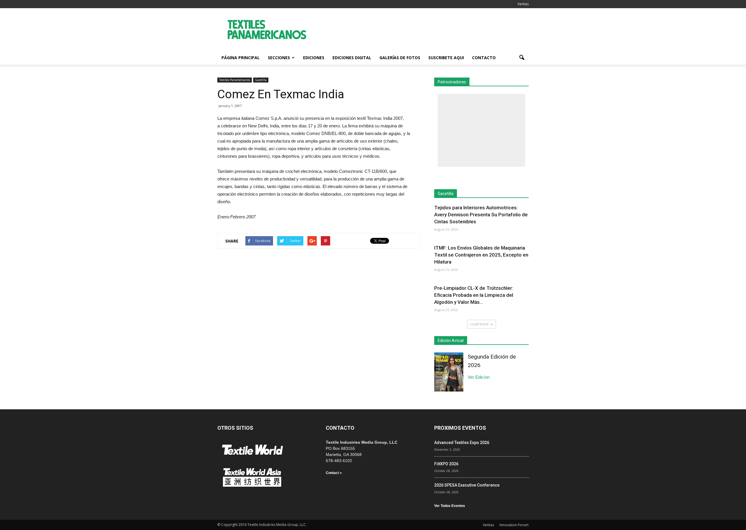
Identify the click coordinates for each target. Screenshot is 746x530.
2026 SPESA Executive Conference (466, 485)
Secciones (279, 57)
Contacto (484, 57)
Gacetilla (261, 80)
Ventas (523, 3)
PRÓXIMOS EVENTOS (460, 427)
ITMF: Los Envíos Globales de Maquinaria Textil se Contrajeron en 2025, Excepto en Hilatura (481, 255)
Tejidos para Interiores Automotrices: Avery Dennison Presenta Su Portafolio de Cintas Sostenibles (481, 214)
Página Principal (240, 57)
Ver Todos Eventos (449, 506)
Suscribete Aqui (446, 57)
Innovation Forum (514, 524)
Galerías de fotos (399, 57)
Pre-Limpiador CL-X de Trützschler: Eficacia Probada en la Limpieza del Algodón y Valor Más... (473, 295)
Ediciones (313, 57)
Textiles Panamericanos (234, 80)
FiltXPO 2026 (446, 463)
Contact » (334, 473)
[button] (522, 58)
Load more (479, 324)
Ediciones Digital (351, 57)
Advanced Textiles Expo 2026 (461, 442)
